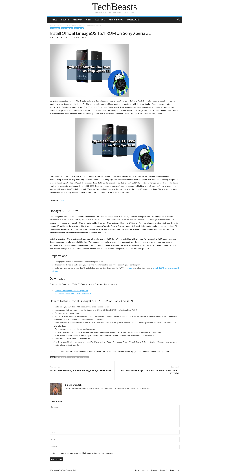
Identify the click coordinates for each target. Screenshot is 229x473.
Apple (88, 19)
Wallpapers (133, 19)
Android (77, 19)
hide (62, 200)
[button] (178, 20)
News (54, 19)
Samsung (100, 19)
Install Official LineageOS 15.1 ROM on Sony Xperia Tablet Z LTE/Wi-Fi (149, 372)
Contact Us (163, 470)
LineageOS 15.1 (72, 357)
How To (65, 19)
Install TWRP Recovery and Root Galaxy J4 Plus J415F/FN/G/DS (80, 370)
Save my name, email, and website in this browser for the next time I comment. (83, 453)
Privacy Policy (175, 470)
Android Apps (116, 19)
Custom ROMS (60, 26)
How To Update (67, 28)
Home (51, 26)
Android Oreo (60, 357)
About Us (145, 470)
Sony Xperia (79, 28)
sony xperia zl (83, 357)
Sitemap (154, 470)
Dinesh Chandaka (58, 38)
